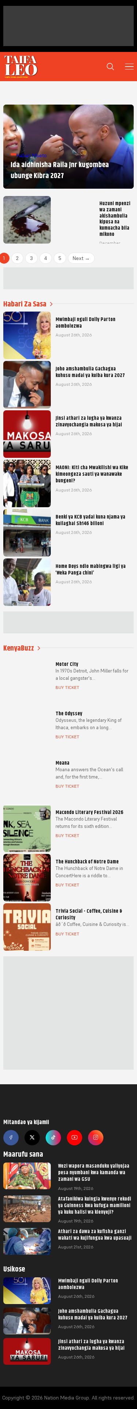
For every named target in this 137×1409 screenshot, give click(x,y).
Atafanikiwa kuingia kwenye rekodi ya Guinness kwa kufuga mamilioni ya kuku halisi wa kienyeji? (94, 1205)
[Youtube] (74, 1137)
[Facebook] (11, 1138)
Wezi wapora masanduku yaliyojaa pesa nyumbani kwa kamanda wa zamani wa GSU (93, 1172)
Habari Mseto (31, 155)
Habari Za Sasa (24, 304)
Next (81, 258)
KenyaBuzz (18, 648)
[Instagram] (95, 1138)
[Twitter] (32, 1138)
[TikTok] (53, 1137)
